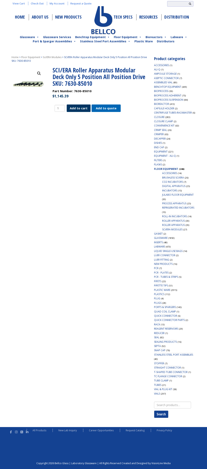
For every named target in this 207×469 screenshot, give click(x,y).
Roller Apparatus (173, 220)
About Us (40, 17)
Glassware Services (57, 37)
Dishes (158, 143)
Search (161, 414)
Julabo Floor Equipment (178, 194)
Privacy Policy (164, 430)
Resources (148, 17)
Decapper (160, 138)
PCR (156, 268)
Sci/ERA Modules (52, 57)
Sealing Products (165, 342)
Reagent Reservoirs (166, 328)
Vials (157, 393)
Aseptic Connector (166, 78)
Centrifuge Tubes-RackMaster (173, 112)
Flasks (158, 164)
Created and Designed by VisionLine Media (146, 463)
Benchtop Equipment (90, 37)
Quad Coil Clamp (165, 311)
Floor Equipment (125, 37)
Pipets (157, 281)
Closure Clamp (163, 121)
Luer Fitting (161, 259)
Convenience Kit (164, 125)
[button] (39, 73)
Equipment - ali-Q (165, 156)
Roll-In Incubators (174, 216)
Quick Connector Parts (169, 320)
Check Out (37, 3)
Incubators (169, 190)
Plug (157, 298)
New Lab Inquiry (67, 430)
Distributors (165, 41)
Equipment (161, 151)
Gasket (158, 233)
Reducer (159, 333)
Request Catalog (135, 430)
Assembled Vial (163, 82)
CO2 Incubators (172, 182)
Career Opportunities (101, 430)
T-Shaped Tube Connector (171, 372)
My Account (57, 3)
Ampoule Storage (165, 73)
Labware (177, 37)
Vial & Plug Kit (163, 389)
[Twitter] (21, 431)
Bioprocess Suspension (168, 99)
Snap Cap (159, 350)
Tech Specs (123, 17)
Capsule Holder (164, 108)
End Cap (159, 147)
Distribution (176, 17)
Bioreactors (154, 37)
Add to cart (79, 108)
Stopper (159, 363)
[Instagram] (16, 431)
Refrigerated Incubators (178, 207)
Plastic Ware (143, 41)
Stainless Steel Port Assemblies (103, 41)
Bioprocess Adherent (167, 95)
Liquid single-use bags (168, 251)
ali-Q (157, 69)
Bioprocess (161, 91)
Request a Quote (81, 3)
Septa (157, 346)
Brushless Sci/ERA (173, 177)
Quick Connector (165, 316)
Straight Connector (167, 367)
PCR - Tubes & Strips (166, 277)
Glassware (27, 37)
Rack (157, 324)
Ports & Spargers (165, 307)
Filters (158, 160)
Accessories (161, 65)
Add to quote (106, 108)
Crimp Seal (160, 130)
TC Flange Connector (168, 376)
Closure (159, 117)
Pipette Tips (161, 285)
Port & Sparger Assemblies (52, 41)
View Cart (19, 3)
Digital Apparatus (173, 186)
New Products (68, 17)
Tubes (157, 385)
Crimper (159, 134)
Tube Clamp (161, 380)
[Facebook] (10, 431)
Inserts (158, 242)
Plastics (159, 294)
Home (20, 17)
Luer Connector (164, 255)
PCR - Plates (161, 272)
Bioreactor (161, 104)
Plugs (158, 303)
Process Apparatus (174, 203)
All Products (39, 430)
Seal (156, 337)
